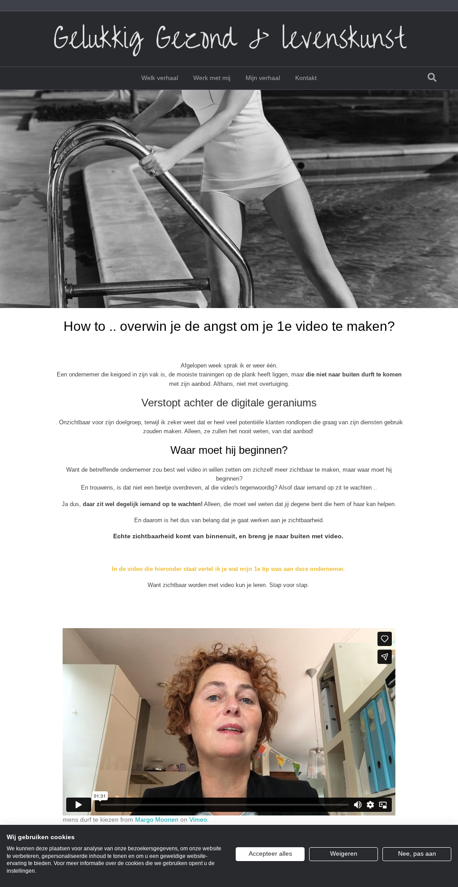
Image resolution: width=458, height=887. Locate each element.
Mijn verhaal (263, 77)
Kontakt (306, 77)
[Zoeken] (432, 77)
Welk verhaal (159, 77)
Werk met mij (211, 77)
